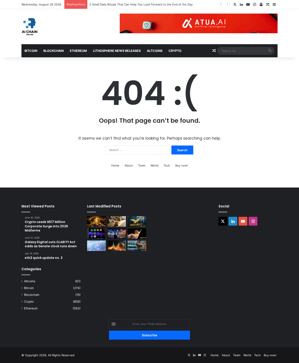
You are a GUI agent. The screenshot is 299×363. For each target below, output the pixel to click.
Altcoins (154, 51)
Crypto (175, 51)
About (129, 165)
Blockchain (53, 51)
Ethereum (78, 51)
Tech (167, 165)
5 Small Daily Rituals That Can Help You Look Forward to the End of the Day (141, 4)
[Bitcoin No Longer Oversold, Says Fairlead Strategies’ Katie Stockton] (116, 245)
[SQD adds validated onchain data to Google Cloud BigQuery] (96, 245)
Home (115, 165)
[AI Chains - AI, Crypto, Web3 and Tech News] (29, 26)
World (154, 165)
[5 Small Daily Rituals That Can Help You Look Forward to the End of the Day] (116, 221)
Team (141, 165)
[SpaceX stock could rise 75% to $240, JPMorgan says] (116, 233)
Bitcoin (31, 51)
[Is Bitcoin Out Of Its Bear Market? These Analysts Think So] (137, 233)
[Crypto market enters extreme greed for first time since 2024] (137, 245)
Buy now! (181, 165)
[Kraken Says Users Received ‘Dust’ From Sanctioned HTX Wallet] (96, 233)
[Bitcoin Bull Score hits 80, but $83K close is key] (96, 221)
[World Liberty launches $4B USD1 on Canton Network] (137, 221)
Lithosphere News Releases (117, 51)
